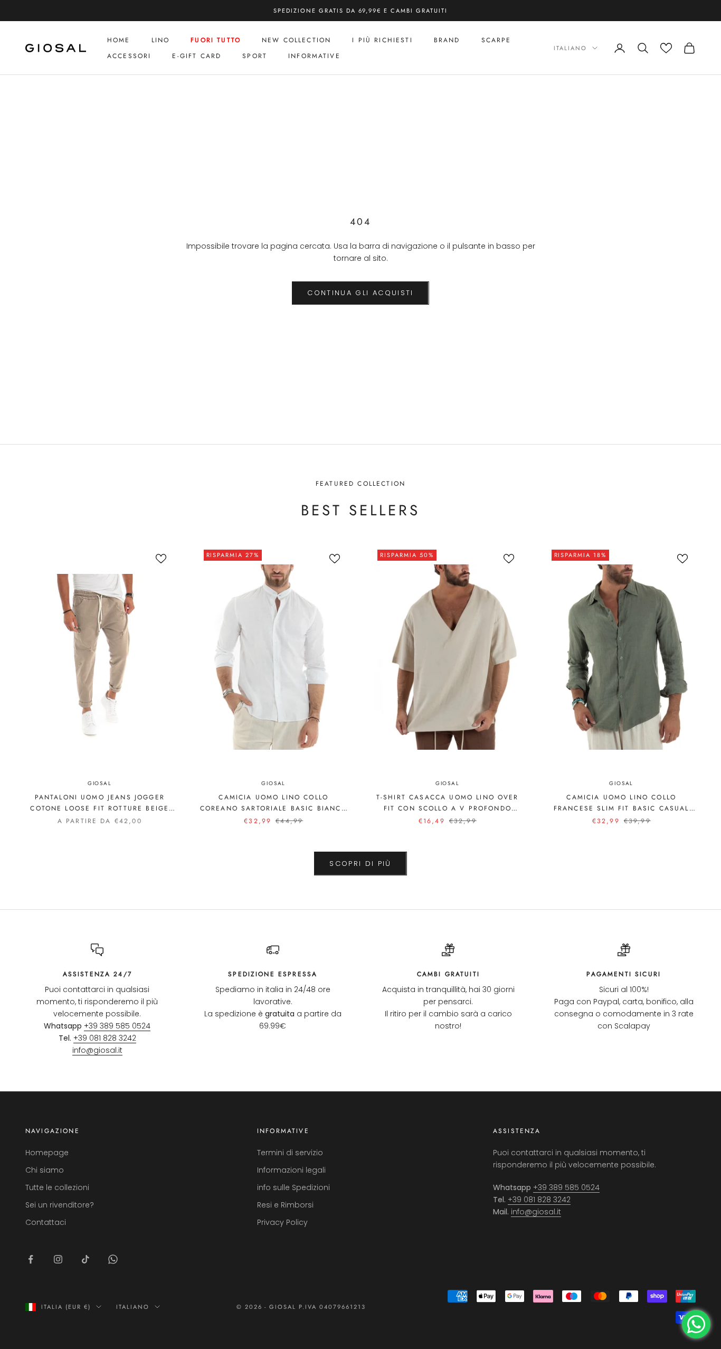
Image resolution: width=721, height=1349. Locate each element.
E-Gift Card (196, 56)
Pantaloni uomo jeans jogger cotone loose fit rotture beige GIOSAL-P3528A (99, 803)
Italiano (570, 48)
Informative (314, 56)
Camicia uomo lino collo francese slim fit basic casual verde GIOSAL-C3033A (621, 803)
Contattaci (45, 1222)
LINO (160, 40)
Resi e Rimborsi (285, 1205)
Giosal (100, 783)
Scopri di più (360, 864)
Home (118, 40)
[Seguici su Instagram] (58, 1259)
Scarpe (496, 40)
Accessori (129, 56)
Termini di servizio (290, 1152)
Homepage (47, 1152)
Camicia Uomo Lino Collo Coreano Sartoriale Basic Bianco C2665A (273, 803)
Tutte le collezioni (57, 1187)
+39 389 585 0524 (117, 1026)
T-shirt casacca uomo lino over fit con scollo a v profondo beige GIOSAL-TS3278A (447, 803)
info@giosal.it (97, 1050)
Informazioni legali (291, 1170)
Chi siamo (44, 1170)
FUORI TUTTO (216, 40)
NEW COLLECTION (296, 40)
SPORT (254, 56)
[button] (666, 48)
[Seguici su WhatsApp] (113, 1259)
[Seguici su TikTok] (85, 1259)
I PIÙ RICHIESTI (382, 40)
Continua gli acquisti (360, 293)
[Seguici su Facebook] (30, 1259)
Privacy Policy (282, 1222)
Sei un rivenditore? (59, 1205)
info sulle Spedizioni (293, 1187)
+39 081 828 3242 (104, 1038)
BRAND (447, 40)
